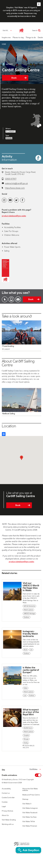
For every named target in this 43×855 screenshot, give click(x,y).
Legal (4, 806)
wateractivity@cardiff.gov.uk (16, 183)
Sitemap (25, 799)
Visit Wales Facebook (29, 813)
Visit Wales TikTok (28, 821)
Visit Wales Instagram (30, 808)
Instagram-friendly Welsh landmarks (30, 633)
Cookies (5, 802)
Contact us (6, 793)
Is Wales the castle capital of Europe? (31, 670)
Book (13, 77)
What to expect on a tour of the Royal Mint (31, 712)
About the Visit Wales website (30, 789)
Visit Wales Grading (9, 820)
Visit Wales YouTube (29, 817)
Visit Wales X (26, 804)
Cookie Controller (8, 797)
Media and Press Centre (31, 795)
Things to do (31, 37)
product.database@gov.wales (14, 216)
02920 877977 (10, 179)
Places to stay (18, 37)
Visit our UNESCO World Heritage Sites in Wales (31, 587)
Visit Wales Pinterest (29, 826)
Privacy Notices (7, 811)
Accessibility (6, 789)
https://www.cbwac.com (15, 188)
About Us (5, 815)
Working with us (8, 824)
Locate (3, 434)
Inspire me (6, 37)
